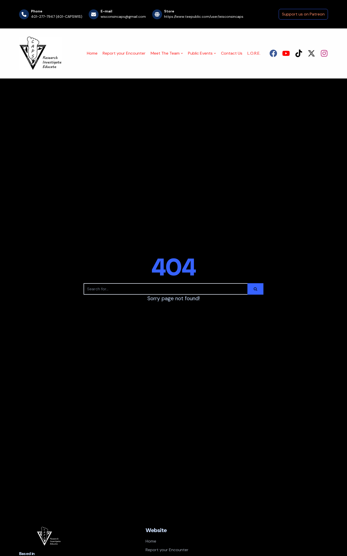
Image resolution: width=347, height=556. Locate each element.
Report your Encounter (124, 53)
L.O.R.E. (253, 53)
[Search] (255, 289)
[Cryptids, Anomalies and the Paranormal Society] (40, 53)
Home (92, 53)
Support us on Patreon (303, 14)
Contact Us (231, 53)
